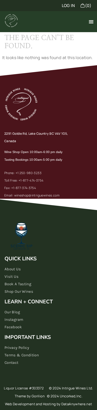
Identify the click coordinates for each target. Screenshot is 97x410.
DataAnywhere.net (76, 404)
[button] (91, 21)
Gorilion (38, 396)
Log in (68, 5)
